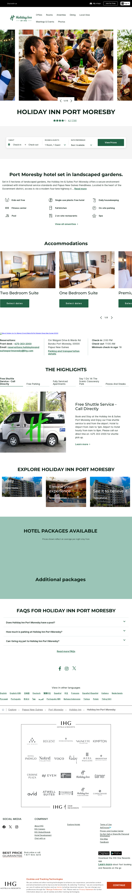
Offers (39, 15)
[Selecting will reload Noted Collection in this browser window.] (45, 758)
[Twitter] (10, 826)
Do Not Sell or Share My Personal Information (114, 835)
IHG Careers (40, 829)
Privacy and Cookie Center (111, 831)
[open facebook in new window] (58, 668)
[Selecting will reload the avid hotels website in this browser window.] (32, 792)
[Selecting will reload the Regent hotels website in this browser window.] (49, 740)
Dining (73, 15)
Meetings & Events (45, 21)
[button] (125, 3)
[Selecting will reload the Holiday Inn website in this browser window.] (83, 775)
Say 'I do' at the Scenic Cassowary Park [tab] (89, 381)
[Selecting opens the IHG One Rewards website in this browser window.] (66, 807)
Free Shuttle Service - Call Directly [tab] (7, 381)
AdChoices (104, 827)
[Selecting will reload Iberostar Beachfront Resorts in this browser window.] (101, 758)
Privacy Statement (86, 889)
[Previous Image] (61, 100)
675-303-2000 (23, 343)
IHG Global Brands (42, 832)
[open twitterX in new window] (73, 668)
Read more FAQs (66, 651)
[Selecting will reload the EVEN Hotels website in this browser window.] (49, 775)
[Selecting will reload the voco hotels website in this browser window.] (59, 758)
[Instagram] (16, 826)
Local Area (84, 15)
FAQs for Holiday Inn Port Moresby (66, 610)
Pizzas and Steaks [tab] (116, 384)
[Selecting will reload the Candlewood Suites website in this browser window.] (100, 792)
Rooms (49, 15)
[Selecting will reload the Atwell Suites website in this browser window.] (49, 792)
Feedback (104, 842)
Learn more (81, 444)
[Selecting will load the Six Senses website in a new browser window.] (32, 740)
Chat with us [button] (12, 4)
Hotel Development (43, 835)
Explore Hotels (73, 824)
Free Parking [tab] (33, 384)
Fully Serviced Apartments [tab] (60, 382)
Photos (61, 21)
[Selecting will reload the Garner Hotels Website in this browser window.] (100, 775)
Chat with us (40, 838)
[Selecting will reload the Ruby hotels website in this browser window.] (73, 758)
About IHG (39, 826)
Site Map (104, 839)
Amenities (61, 15)
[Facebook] (5, 826)
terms (59, 887)
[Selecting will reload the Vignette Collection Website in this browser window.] (83, 740)
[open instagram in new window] (65, 668)
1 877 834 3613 (32, 855)
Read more (80, 188)
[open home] (4, 710)
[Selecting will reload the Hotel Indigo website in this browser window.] (30, 758)
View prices (111, 142)
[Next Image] (71, 100)
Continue (119, 885)
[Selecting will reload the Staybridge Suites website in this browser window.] (66, 792)
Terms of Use (106, 824)
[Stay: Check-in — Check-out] (24, 144)
